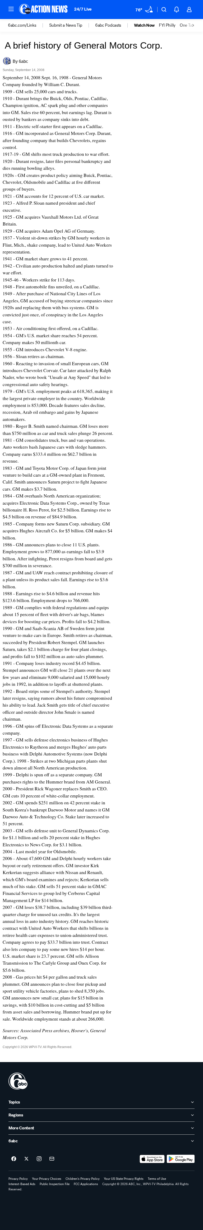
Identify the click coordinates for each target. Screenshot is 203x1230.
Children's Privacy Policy (83, 1178)
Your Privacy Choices (46, 1178)
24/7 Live (83, 9)
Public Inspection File (55, 1184)
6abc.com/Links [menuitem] (22, 25)
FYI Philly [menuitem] (167, 25)
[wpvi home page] (17, 1081)
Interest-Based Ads (21, 1184)
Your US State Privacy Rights (124, 1178)
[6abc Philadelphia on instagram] (39, 1159)
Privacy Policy (18, 1178)
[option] (28, 25)
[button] (11, 9)
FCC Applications (86, 1184)
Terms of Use (157, 1178)
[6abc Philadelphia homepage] (44, 9)
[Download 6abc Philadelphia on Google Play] (181, 1159)
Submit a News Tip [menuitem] (65, 25)
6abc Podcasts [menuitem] (108, 25)
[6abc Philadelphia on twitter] (26, 1159)
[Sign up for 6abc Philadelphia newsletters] (52, 1159)
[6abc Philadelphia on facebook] (13, 1159)
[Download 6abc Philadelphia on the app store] (152, 1159)
